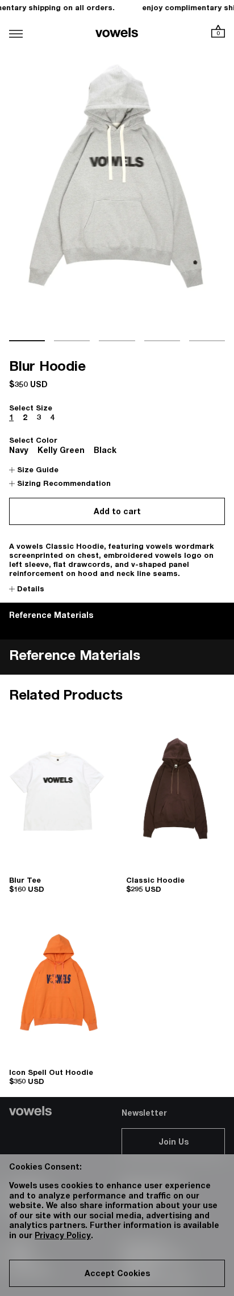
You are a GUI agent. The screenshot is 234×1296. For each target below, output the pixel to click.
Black (105, 451)
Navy (18, 451)
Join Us (173, 1143)
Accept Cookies (117, 1274)
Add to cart (117, 512)
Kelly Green (61, 451)
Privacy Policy (63, 1236)
